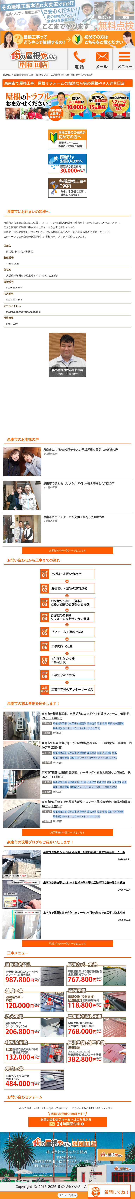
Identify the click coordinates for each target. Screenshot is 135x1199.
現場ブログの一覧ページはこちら (67, 943)
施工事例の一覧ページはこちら (67, 832)
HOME (7, 74)
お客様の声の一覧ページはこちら (67, 550)
